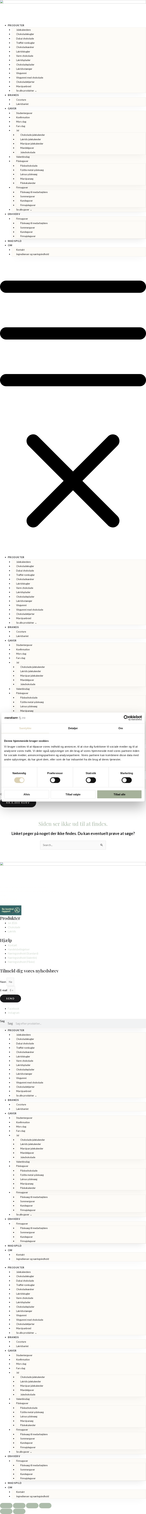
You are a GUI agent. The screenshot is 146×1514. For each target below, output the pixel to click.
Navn (3, 981)
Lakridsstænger (24, 68)
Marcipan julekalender (31, 143)
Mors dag (21, 121)
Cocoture (21, 99)
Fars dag (20, 126)
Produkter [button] (16, 25)
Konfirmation (23, 117)
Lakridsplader (23, 60)
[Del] (32, 1505)
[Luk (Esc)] (45, 1505)
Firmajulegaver (28, 205)
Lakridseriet (22, 104)
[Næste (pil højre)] (19, 1511)
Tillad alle (119, 794)
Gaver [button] (12, 108)
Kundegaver (26, 200)
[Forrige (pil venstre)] (6, 1511)
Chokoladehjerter (25, 81)
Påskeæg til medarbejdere (34, 192)
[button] (73, 407)
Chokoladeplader (25, 64)
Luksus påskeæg (28, 174)
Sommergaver (27, 196)
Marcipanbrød (23, 86)
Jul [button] (17, 130)
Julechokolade (27, 152)
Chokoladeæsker (25, 47)
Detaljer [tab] (73, 728)
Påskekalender (28, 183)
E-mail (4, 990)
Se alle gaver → (24, 209)
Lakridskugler (23, 51)
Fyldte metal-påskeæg (32, 170)
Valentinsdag (23, 156)
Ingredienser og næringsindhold (32, 254)
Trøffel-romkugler (25, 42)
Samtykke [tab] (25, 728)
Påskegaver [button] (22, 161)
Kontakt (20, 249)
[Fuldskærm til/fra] (19, 1505)
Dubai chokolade (25, 38)
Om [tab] (120, 728)
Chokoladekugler (25, 34)
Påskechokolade (28, 165)
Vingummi (21, 73)
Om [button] (10, 245)
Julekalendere (23, 29)
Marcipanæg (26, 178)
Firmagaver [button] (22, 187)
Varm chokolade (24, 55)
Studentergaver (24, 113)
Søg (2, 1021)
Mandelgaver (27, 147)
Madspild (15, 241)
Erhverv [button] (14, 214)
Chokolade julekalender (32, 134)
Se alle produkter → (26, 90)
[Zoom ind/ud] (6, 1505)
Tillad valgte (73, 794)
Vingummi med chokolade (29, 77)
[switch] (55, 780)
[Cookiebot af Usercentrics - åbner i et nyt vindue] (126, 718)
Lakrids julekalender (30, 139)
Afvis (27, 794)
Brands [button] (13, 95)
